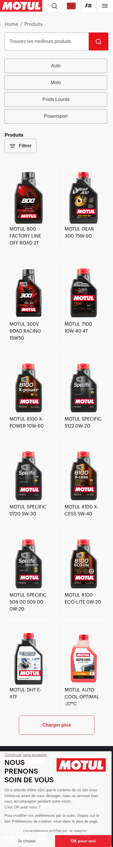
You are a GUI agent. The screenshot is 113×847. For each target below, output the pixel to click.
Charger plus (56, 725)
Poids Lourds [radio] (56, 99)
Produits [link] (33, 24)
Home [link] (11, 24)
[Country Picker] (71, 6)
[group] (56, 91)
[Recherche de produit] (54, 6)
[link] (28, 222)
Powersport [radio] (56, 116)
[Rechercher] (98, 41)
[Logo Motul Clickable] (21, 6)
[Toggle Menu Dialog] (104, 5)
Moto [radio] (56, 82)
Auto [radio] (56, 65)
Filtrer (25, 145)
